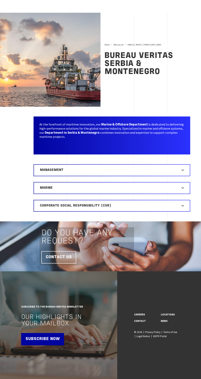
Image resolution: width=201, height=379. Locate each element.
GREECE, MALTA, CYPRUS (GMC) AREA (144, 44)
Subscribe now (43, 339)
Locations (168, 314)
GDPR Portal (160, 336)
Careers (139, 314)
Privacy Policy (152, 332)
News (164, 321)
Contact (140, 321)
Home (107, 44)
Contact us (59, 257)
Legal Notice (143, 336)
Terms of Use (170, 332)
